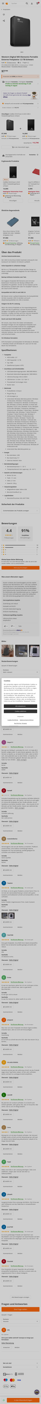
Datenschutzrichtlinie (26, 720)
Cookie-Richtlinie (13, 720)
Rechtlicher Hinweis (20, 723)
